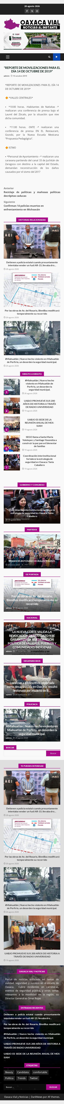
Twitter (34, 1078)
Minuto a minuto (56, 57)
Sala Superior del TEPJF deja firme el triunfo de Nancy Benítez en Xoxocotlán (32, 559)
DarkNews (36, 1097)
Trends (22, 1078)
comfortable (40, 1072)
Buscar (10, 747)
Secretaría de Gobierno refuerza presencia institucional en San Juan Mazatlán (32, 730)
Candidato (23, 1072)
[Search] (49, 57)
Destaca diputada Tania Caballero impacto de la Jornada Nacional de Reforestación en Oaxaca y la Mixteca (32, 513)
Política (9, 1078)
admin (7, 76)
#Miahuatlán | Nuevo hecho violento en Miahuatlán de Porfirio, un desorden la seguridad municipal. (32, 338)
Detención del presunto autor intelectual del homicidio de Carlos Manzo (32, 643)
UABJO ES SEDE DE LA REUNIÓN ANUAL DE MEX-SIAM (12, 406)
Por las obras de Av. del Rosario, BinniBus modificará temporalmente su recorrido (32, 290)
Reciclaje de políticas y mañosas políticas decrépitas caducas (32, 192)
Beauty (9, 1072)
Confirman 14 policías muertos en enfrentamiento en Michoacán (24, 205)
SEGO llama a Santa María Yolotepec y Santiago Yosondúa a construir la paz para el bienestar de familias (12, 424)
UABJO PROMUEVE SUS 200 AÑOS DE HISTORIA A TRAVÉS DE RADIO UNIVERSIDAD (12, 387)
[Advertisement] (32, 40)
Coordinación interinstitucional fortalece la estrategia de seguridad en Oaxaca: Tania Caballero (12, 443)
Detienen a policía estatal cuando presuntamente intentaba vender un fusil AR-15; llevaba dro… (32, 241)
